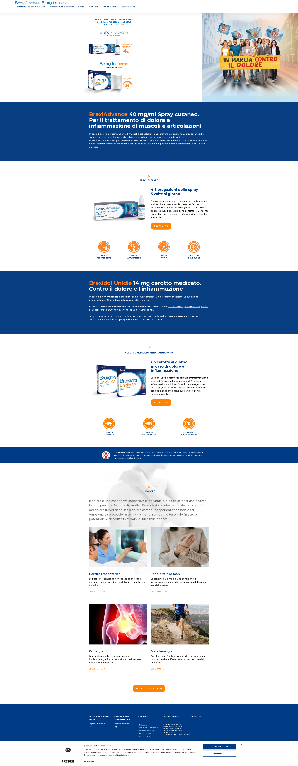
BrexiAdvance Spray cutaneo (31, 7)
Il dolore (93, 7)
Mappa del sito (144, 737)
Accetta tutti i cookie (219, 747)
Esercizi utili (128, 7)
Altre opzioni (89, 761)
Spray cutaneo (149, 180)
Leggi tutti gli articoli (149, 688)
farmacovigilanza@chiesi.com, (174, 730)
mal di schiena (175, 306)
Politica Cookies (144, 734)
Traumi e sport (110, 7)
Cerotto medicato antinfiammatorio (149, 353)
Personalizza (218, 753)
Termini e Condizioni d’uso (148, 728)
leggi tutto (96, 591)
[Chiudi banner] (241, 744)
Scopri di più (161, 226)
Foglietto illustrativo (97, 724)
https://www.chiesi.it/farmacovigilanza (176, 734)
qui (170, 752)
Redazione (142, 725)
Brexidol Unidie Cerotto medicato (67, 7)
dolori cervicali (192, 306)
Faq (90, 727)
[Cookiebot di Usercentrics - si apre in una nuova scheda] (68, 761)
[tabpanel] (149, 57)
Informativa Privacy (146, 731)
